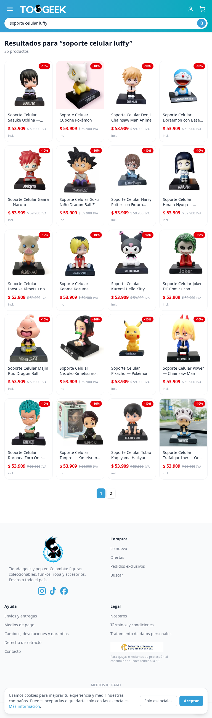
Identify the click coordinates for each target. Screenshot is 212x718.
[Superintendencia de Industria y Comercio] (136, 647)
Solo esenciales (158, 700)
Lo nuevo (118, 548)
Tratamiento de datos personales (140, 633)
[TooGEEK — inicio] (43, 8)
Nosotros (118, 616)
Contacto (12, 651)
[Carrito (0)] (202, 9)
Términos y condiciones (132, 624)
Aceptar (191, 700)
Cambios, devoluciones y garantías (36, 633)
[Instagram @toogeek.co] (42, 591)
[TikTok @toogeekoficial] (53, 591)
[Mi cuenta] (191, 9)
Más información (24, 706)
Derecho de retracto (22, 642)
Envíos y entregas (20, 616)
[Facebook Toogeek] (64, 591)
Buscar (116, 575)
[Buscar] (201, 23)
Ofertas (117, 557)
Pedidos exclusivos (127, 566)
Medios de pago (19, 624)
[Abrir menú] (9, 8)
